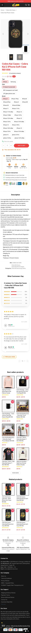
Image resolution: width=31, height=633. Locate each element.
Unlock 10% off (3, 626)
